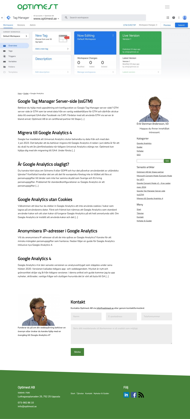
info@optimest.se (105, 308)
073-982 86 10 (26, 402)
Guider (26, 93)
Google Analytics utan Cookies (45, 199)
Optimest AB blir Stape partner (150, 172)
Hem (20, 93)
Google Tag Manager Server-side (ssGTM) (55, 101)
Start (139, 209)
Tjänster (140, 213)
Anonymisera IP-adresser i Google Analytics (57, 230)
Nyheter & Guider (144, 221)
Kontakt (140, 217)
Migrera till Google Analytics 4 (45, 132)
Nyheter (140, 151)
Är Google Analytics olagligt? (43, 164)
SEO (139, 154)
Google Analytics (144, 143)
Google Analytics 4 (34, 258)
